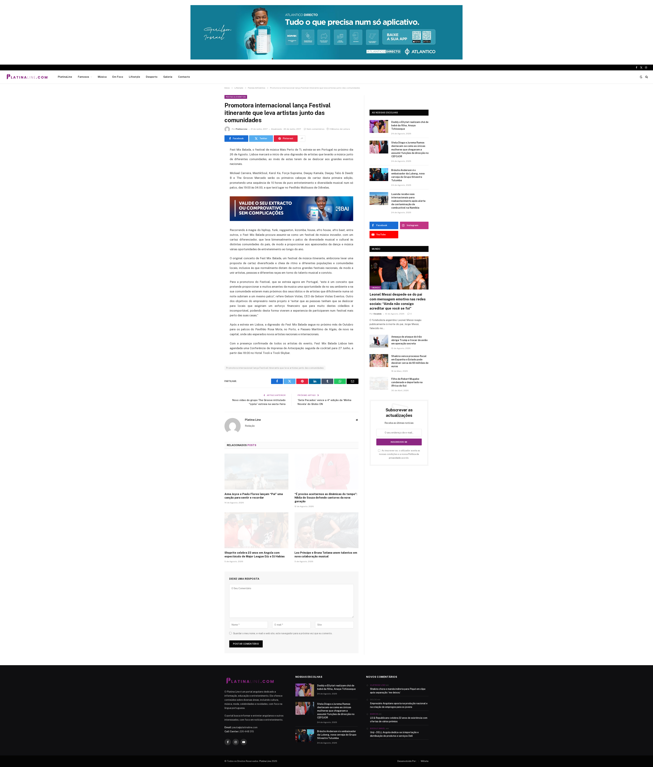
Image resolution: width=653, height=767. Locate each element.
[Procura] (646, 77)
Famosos (83, 76)
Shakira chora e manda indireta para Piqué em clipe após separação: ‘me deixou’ (397, 691)
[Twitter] (212, 167)
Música (102, 76)
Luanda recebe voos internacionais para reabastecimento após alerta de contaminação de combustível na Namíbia (408, 201)
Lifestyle (134, 76)
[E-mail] (212, 193)
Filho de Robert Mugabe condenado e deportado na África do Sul (407, 382)
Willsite (425, 761)
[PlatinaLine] (27, 76)
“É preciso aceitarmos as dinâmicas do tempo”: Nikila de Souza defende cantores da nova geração (326, 497)
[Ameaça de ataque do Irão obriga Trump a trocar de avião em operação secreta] (379, 341)
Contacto (184, 76)
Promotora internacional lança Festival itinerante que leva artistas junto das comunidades (275, 368)
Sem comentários (315, 129)
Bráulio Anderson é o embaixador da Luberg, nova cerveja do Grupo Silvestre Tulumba (408, 175)
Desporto (151, 76)
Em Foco (117, 76)
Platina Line (241, 129)
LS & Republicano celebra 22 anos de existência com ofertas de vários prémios (398, 720)
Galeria (167, 76)
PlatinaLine (65, 76)
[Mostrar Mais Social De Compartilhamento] (301, 138)
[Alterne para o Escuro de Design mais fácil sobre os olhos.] (641, 76)
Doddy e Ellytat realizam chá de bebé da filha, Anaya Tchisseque (409, 125)
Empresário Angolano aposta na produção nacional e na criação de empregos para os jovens (399, 705)
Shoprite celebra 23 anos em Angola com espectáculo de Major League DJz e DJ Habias (254, 554)
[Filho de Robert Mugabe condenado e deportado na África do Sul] (379, 383)
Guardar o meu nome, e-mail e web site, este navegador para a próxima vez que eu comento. (282, 633)
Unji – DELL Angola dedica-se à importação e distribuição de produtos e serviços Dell (394, 734)
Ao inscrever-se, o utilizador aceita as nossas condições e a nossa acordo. (399, 454)
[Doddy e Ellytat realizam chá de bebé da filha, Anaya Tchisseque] (379, 126)
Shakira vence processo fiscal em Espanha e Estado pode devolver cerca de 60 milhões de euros (409, 361)
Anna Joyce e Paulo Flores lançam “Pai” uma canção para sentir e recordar (253, 495)
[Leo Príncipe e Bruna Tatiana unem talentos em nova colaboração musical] (326, 530)
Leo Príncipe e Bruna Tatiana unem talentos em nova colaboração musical (326, 554)
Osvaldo (377, 314)
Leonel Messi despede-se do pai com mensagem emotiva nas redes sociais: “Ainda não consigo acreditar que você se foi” (398, 301)
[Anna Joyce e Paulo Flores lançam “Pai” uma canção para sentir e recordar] (256, 472)
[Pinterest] (212, 184)
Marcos (374, 714)
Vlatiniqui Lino (377, 685)
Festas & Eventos (236, 97)
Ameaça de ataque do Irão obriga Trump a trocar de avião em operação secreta (409, 340)
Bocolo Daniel (377, 728)
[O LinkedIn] (212, 175)
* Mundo (375, 288)
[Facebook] (212, 158)
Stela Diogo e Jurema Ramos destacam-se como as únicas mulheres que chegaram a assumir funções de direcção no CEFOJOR (410, 149)
